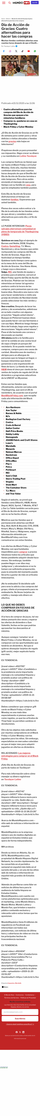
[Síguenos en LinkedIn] (23, 1032)
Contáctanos (29, 995)
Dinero (8, 19)
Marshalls (18, 983)
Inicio (3, 19)
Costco (4, 246)
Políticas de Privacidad (28, 998)
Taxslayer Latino (9, 46)
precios (12, 141)
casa (28, 185)
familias (15, 199)
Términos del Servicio (11, 998)
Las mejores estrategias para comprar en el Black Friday (19, 756)
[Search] (9, 2)
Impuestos (11, 983)
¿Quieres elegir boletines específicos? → (20, 1024)
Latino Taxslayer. (28, 156)
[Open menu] (3, 2)
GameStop (14, 246)
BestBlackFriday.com (12, 395)
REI (10, 272)
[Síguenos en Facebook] (17, 1032)
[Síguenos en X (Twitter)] (20, 1032)
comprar (23, 552)
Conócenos (20, 995)
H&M (4, 369)
